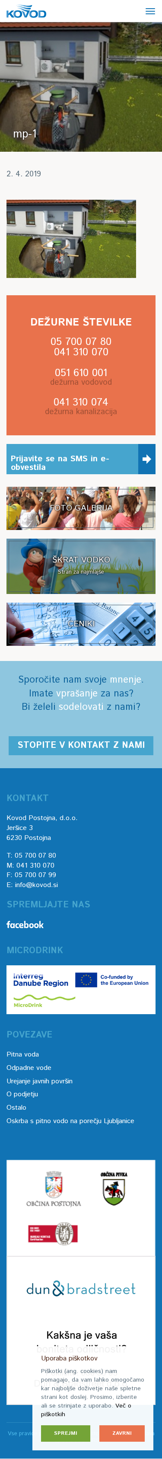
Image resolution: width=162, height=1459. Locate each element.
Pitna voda (22, 1055)
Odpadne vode (28, 1068)
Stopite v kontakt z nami (81, 745)
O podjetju (22, 1094)
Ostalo (16, 1108)
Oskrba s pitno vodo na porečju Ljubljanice (70, 1121)
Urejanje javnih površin (39, 1081)
